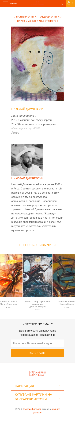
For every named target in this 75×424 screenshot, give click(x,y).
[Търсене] (61, 3)
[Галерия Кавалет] (37, 3)
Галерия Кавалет (32, 409)
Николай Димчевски (27, 109)
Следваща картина (50, 17)
